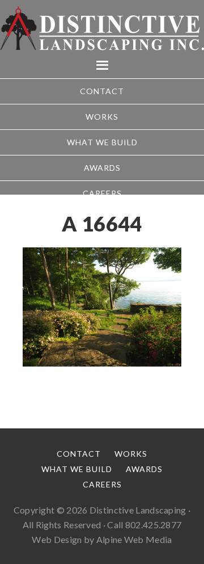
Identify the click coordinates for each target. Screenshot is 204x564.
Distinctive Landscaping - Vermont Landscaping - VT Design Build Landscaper (102, 28)
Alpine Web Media (134, 539)
